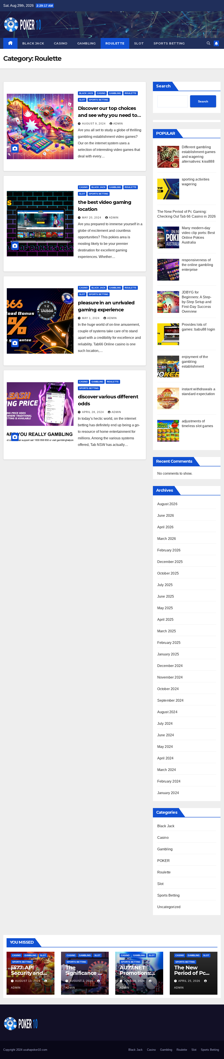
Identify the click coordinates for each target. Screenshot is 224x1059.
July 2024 (165, 723)
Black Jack (33, 43)
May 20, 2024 (92, 217)
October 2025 (168, 573)
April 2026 (165, 527)
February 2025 (169, 643)
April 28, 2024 (93, 412)
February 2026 (169, 550)
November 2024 (170, 677)
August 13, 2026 (28, 980)
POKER (163, 861)
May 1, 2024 (91, 318)
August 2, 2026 (82, 980)
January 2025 (168, 654)
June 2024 (165, 735)
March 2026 (166, 539)
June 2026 (165, 515)
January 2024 (168, 793)
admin (118, 123)
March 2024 (166, 770)
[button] (208, 43)
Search (163, 86)
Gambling (86, 43)
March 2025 (166, 631)
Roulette (114, 43)
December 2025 (170, 562)
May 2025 (165, 608)
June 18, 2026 (135, 980)
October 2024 (168, 689)
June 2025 (165, 596)
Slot (139, 43)
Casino (61, 43)
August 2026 (167, 504)
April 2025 (165, 619)
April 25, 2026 (189, 980)
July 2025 (165, 585)
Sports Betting (169, 43)
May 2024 (165, 747)
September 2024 (170, 700)
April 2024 (165, 758)
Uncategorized (169, 907)
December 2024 (170, 666)
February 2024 (169, 781)
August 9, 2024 (94, 123)
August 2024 (167, 712)
